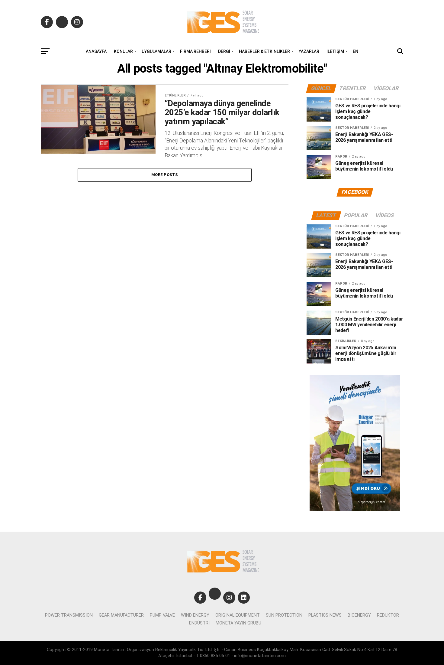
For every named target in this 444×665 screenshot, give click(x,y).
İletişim (335, 51)
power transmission (69, 615)
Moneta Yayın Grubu (238, 623)
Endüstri (199, 623)
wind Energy (195, 615)
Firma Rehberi (195, 51)
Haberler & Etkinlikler (264, 51)
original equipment (237, 615)
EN (355, 51)
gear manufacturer (121, 615)
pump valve (162, 615)
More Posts (164, 174)
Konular (123, 51)
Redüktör (388, 615)
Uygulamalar (156, 51)
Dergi (224, 51)
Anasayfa (96, 51)
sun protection (284, 615)
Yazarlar (309, 51)
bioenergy (359, 615)
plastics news (325, 615)
